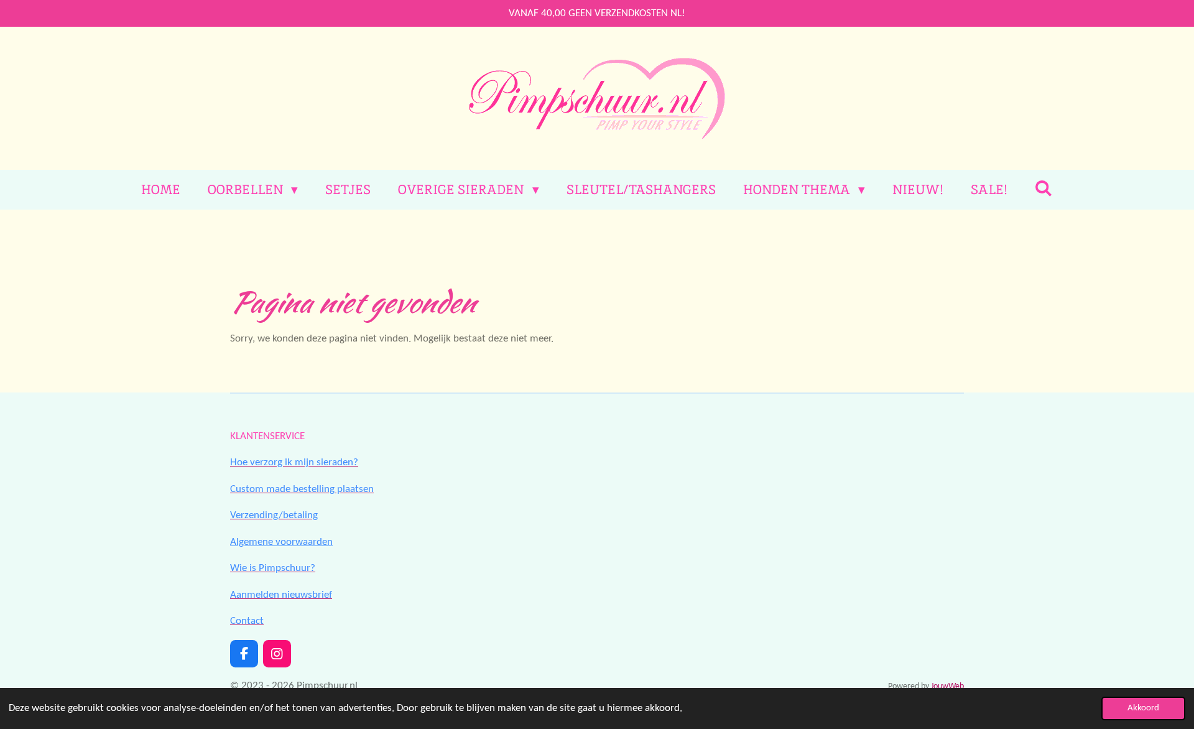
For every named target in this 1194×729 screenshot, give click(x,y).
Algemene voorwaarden (281, 542)
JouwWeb (947, 686)
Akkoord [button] (1143, 708)
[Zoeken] (1043, 188)
